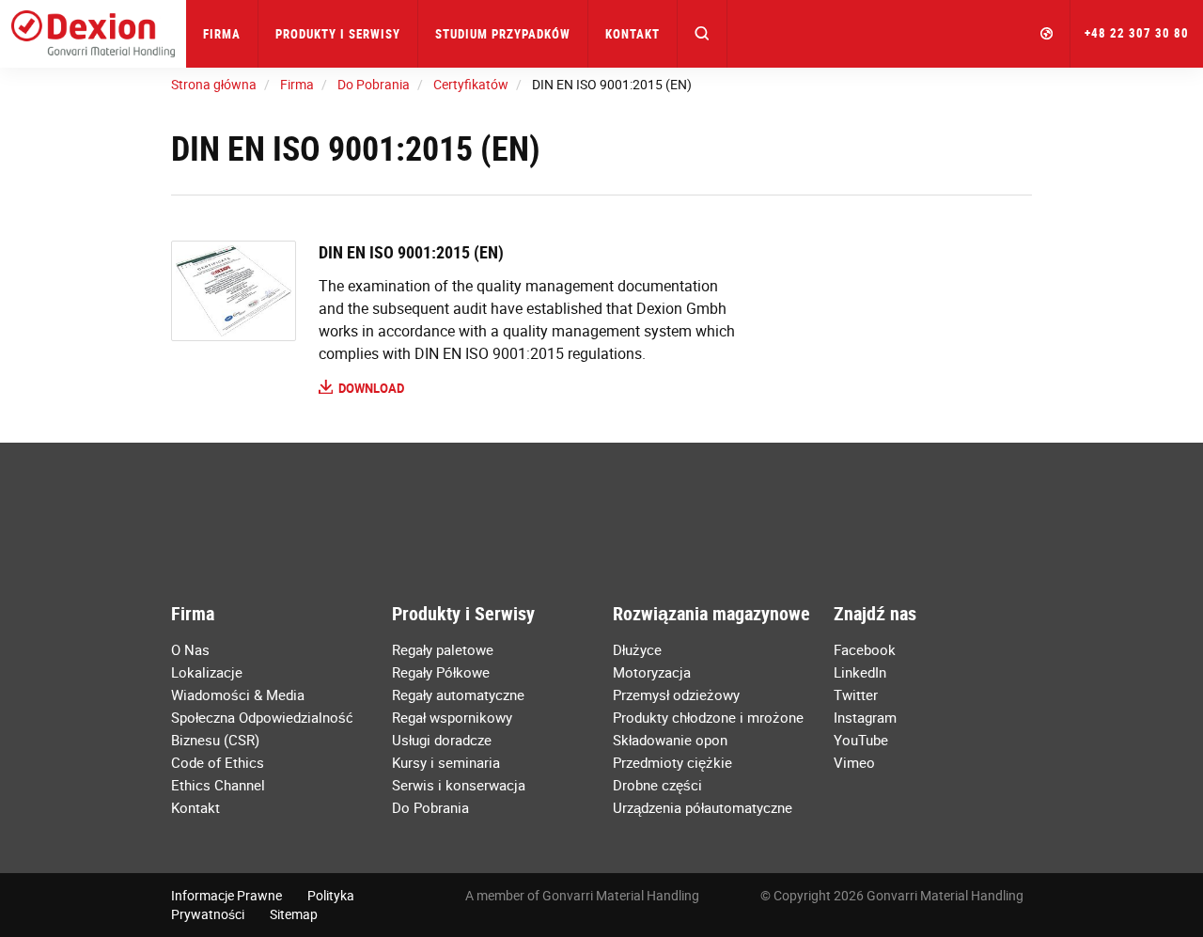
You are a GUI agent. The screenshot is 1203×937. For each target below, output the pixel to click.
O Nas (190, 649)
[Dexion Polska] (93, 33)
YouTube (861, 739)
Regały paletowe (442, 649)
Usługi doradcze (442, 739)
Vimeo (854, 762)
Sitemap (294, 914)
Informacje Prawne (226, 895)
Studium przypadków (502, 33)
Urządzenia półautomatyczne (702, 807)
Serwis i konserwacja (458, 784)
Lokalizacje (206, 672)
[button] (702, 34)
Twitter (856, 694)
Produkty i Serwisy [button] (337, 33)
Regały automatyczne (458, 694)
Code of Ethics (217, 762)
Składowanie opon (670, 739)
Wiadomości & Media (238, 694)
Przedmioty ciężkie (672, 762)
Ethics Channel (218, 784)
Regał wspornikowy (452, 717)
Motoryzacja (652, 672)
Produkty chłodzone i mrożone (708, 717)
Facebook (865, 649)
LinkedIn (860, 672)
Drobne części (657, 784)
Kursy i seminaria (446, 762)
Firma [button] (222, 33)
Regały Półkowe (441, 672)
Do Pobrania (430, 807)
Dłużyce (637, 649)
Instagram (865, 717)
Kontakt (632, 33)
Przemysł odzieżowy (676, 694)
